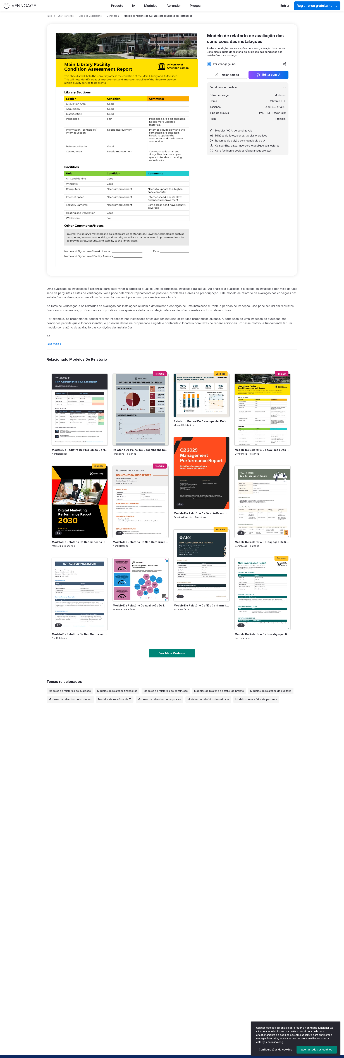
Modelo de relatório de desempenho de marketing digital (80, 541)
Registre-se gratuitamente (317, 6)
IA (133, 6)
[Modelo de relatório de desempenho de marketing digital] (80, 502)
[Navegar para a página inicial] (20, 6)
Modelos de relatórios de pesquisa (256, 699)
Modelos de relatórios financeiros (117, 690)
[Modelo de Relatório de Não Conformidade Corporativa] (140, 502)
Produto (117, 6)
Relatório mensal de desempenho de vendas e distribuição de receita (201, 421)
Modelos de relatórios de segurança (159, 699)
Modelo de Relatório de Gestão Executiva (201, 513)
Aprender (173, 6)
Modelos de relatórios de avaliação (70, 690)
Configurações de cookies (275, 1049)
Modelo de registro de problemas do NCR (80, 449)
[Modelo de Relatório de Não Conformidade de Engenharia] (201, 565)
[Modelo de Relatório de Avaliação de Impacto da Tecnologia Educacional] (140, 579)
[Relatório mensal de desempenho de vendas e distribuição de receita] (201, 395)
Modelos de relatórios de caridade (208, 699)
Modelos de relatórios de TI (114, 699)
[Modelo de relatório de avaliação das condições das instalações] (262, 409)
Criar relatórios (66, 15)
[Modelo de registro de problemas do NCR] (80, 409)
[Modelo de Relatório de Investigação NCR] (262, 594)
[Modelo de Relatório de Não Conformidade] (80, 594)
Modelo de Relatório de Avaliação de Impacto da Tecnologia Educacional (140, 605)
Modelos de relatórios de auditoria (270, 690)
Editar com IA (271, 75)
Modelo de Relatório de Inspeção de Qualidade (262, 541)
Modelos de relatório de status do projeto (219, 690)
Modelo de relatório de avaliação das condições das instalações (262, 449)
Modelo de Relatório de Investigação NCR (262, 634)
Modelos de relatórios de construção (166, 690)
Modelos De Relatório (90, 15)
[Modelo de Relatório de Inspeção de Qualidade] (262, 502)
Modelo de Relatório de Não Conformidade (80, 634)
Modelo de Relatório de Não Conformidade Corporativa (140, 541)
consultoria (113, 15)
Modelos (150, 6)
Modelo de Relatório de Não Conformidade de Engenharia (201, 605)
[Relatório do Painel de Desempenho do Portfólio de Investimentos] (140, 409)
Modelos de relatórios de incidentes (70, 699)
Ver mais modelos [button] (172, 653)
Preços (195, 6)
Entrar (285, 6)
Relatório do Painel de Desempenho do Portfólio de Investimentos (140, 449)
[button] (227, 75)
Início (49, 15)
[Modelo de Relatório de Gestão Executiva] (201, 473)
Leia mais (54, 343)
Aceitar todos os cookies (316, 1049)
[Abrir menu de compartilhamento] (284, 64)
